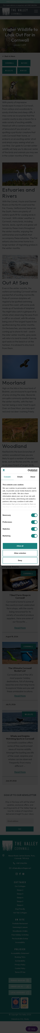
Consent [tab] (7, 477)
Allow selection (20, 553)
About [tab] (32, 477)
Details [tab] (20, 477)
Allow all (20, 546)
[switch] (34, 522)
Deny (20, 560)
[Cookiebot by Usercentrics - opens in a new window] (28, 470)
